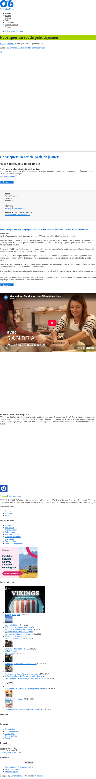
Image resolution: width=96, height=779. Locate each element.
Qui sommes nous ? (12, 731)
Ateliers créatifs (24, 48)
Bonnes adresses (11, 25)
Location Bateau (11, 541)
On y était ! (9, 22)
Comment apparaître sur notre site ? (19, 767)
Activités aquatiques (13, 537)
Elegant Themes (16, 776)
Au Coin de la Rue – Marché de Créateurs (21, 674)
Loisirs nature (10, 532)
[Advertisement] (48, 456)
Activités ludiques (12, 534)
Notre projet (9, 734)
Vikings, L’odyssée (12, 615)
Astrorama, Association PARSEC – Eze (20, 664)
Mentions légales (11, 771)
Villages (8, 16)
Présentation (10, 729)
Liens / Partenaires (12, 769)
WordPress (39, 776)
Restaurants (9, 527)
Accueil (8, 13)
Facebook (9, 513)
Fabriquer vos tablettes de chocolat (18, 629)
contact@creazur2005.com (10, 752)
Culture (8, 18)
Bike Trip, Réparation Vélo (15, 649)
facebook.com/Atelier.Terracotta (17, 215)
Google (8, 511)
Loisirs (7, 20)
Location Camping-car (14, 543)
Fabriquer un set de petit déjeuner (18, 634)
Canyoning (9, 539)
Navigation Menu (7, 9)
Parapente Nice (11, 625)
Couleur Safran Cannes (14, 699)
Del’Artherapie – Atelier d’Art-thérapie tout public (25, 689)
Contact (8, 738)
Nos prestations (11, 736)
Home (2, 43)
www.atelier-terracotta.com (15, 208)
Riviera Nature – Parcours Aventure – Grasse (22, 709)
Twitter (8, 515)
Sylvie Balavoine (14, 496)
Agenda (8, 27)
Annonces (11, 43)
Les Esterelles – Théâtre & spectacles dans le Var (24, 678)
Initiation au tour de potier (15, 638)
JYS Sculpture (10, 653)
